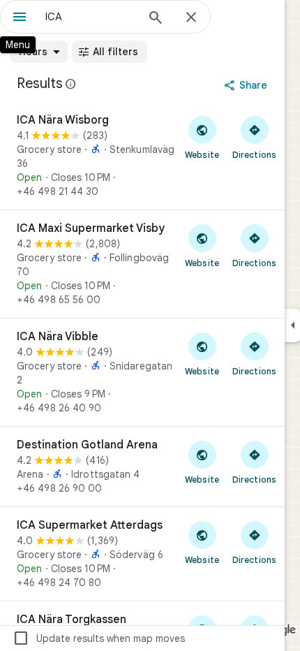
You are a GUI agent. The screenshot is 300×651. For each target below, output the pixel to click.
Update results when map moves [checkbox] (99, 638)
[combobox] (90, 16)
